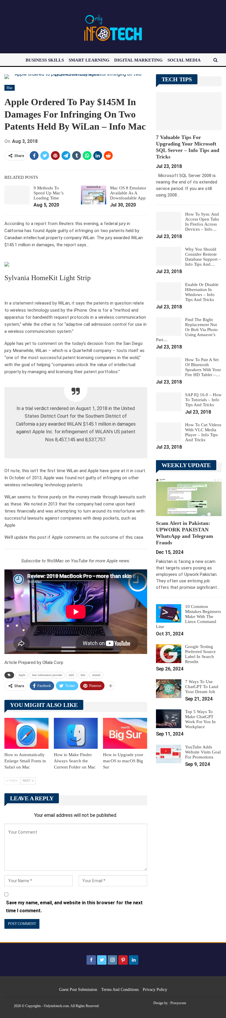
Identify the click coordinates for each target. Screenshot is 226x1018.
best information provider (47, 675)
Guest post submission (78, 989)
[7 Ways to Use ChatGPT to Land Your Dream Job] (168, 688)
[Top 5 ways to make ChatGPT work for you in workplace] (168, 718)
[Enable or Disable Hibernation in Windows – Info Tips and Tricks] (168, 291)
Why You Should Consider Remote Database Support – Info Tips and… (203, 257)
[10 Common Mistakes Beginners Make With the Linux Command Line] (168, 613)
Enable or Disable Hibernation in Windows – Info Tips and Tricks (202, 292)
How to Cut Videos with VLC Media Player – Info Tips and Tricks (203, 432)
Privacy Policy (155, 989)
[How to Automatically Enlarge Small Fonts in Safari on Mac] (26, 733)
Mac (9, 88)
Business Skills (45, 60)
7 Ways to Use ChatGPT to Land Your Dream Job (201, 686)
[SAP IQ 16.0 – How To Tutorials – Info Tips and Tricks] (168, 401)
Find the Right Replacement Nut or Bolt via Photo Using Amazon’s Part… (187, 329)
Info (83, 675)
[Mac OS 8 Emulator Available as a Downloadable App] (93, 195)
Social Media (184, 60)
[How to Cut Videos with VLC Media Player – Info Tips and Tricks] (168, 431)
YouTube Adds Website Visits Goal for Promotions (203, 752)
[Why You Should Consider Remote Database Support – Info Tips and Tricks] (168, 256)
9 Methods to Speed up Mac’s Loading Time (49, 193)
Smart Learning (89, 60)
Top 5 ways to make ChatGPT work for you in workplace (200, 719)
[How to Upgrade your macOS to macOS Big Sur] (125, 733)
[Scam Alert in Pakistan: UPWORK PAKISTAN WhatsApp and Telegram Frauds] (189, 497)
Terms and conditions (120, 989)
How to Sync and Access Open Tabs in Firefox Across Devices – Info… (202, 222)
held (71, 675)
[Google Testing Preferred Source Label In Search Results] (168, 653)
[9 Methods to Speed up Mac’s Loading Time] (17, 195)
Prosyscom (178, 1003)
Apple (21, 675)
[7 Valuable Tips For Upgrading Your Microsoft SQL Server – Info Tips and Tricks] (189, 111)
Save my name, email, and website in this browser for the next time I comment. (74, 906)
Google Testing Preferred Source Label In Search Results (200, 654)
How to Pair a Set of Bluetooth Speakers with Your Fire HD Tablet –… (203, 367)
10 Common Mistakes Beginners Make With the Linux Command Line (188, 616)
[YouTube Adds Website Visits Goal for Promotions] (168, 754)
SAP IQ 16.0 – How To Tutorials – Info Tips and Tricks (203, 399)
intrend (96, 675)
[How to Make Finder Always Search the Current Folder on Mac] (76, 733)
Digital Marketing (138, 60)
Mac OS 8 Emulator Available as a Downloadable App (128, 193)
